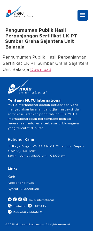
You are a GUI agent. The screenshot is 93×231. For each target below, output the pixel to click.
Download (40, 70)
